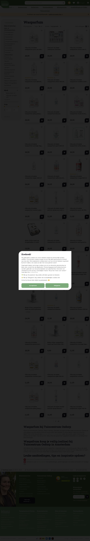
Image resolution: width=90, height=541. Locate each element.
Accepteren (33, 285)
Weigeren (57, 285)
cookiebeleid (34, 272)
